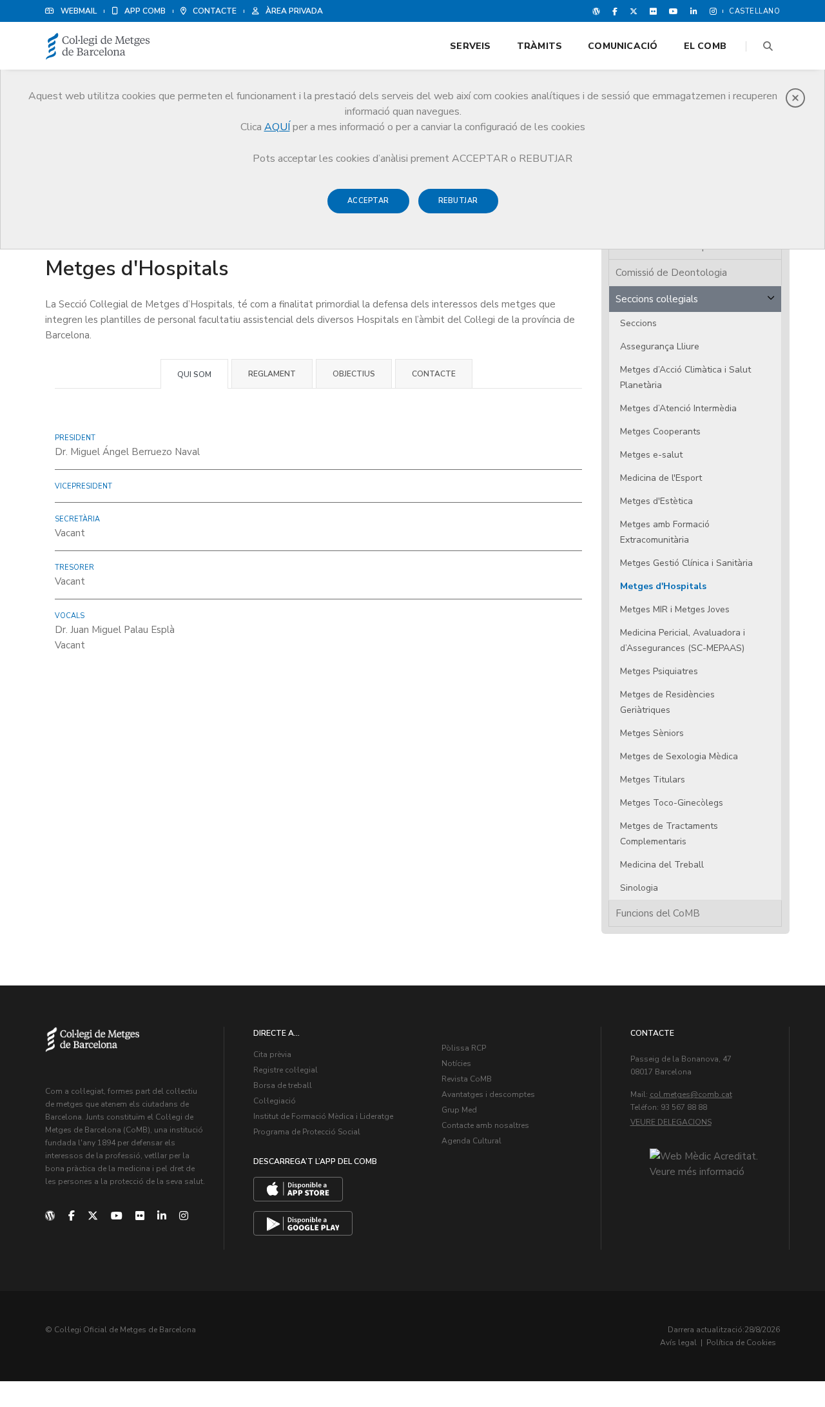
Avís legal (678, 1342)
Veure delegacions (671, 1122)
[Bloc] (596, 11)
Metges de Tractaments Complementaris (669, 834)
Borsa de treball (282, 1085)
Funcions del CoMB (658, 913)
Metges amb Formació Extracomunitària (665, 532)
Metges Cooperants (660, 431)
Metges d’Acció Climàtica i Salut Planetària (685, 377)
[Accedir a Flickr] (653, 11)
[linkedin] (161, 1216)
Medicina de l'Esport (661, 478)
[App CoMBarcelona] (298, 1189)
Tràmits (539, 46)
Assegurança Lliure (659, 346)
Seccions (638, 323)
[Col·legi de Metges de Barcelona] (98, 46)
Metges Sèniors (652, 733)
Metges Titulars (652, 779)
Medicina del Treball (662, 865)
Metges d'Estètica (656, 501)
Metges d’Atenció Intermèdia (678, 408)
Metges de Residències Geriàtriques (667, 702)
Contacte (434, 374)
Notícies (456, 1063)
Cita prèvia (272, 1054)
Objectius (354, 374)
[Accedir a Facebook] (615, 11)
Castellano (754, 11)
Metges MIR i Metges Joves (675, 609)
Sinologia (639, 888)
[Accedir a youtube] (673, 11)
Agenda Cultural (471, 1141)
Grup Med (459, 1110)
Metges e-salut (651, 455)
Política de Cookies (741, 1342)
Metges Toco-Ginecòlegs (671, 803)
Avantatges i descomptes (488, 1094)
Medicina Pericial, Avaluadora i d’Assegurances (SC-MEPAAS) (682, 640)
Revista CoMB (467, 1079)
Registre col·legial (285, 1070)
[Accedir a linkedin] (694, 11)
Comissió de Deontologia (671, 272)
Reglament (272, 374)
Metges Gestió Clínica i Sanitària (686, 563)
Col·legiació (274, 1101)
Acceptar (368, 201)
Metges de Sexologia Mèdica (679, 756)
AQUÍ (277, 127)
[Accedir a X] (634, 11)
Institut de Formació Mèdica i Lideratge (323, 1116)
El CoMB (705, 46)
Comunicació (622, 46)
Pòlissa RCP (464, 1048)
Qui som (194, 374)
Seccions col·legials (657, 299)
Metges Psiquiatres (659, 671)
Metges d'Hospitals (663, 586)
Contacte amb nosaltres (485, 1125)
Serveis (470, 46)
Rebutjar (458, 201)
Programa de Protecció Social (306, 1132)
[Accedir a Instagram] (710, 11)
